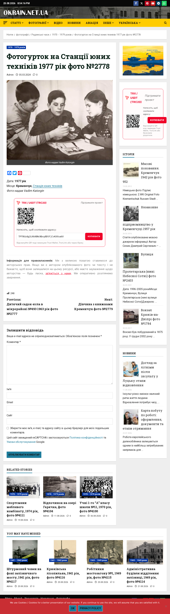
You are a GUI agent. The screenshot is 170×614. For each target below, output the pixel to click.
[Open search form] (165, 23)
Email (10, 402)
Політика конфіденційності (86, 437)
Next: (93, 304)
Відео (58, 23)
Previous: (32, 306)
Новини (74, 23)
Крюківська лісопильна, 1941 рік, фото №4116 (63, 573)
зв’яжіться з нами (58, 273)
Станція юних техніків (47, 186)
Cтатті (16, 23)
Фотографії (37, 23)
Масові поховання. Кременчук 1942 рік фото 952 (142, 173)
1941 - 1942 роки (18, 560)
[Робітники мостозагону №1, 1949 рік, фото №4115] (105, 552)
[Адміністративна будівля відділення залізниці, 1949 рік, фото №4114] (145, 552)
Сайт (9, 415)
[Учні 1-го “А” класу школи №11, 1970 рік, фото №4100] (96, 487)
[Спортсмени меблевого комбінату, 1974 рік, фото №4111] (23, 487)
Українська (128, 23)
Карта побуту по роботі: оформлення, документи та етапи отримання (143, 419)
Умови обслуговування (21, 441)
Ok (73, 608)
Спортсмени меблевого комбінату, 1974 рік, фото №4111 (22, 509)
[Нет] (166, 606)
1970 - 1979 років (16, 47)
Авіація (92, 23)
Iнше (107, 23)
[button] (5, 22)
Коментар (14, 342)
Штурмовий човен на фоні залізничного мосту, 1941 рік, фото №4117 (24, 575)
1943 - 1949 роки (98, 560)
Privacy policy (90, 608)
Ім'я (9, 389)
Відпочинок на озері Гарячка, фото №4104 (59, 507)
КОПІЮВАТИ (94, 236)
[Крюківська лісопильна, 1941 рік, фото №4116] (65, 552)
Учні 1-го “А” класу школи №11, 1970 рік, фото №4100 (96, 507)
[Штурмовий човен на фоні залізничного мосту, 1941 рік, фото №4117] (25, 552)
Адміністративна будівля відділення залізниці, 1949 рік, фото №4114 (143, 575)
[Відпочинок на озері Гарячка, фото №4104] (59, 487)
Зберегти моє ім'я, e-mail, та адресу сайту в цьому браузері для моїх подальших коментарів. (59, 430)
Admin (10, 74)
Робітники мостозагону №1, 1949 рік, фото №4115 (104, 573)
